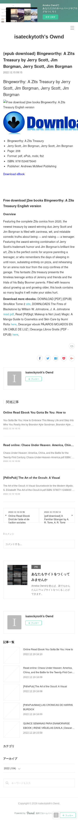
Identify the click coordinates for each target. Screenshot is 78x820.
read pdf (8, 314)
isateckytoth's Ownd (39, 37)
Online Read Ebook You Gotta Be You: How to (34, 412)
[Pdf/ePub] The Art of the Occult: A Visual (31, 478)
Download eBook (14, 174)
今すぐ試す (50, 17)
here (14, 324)
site (28, 304)
